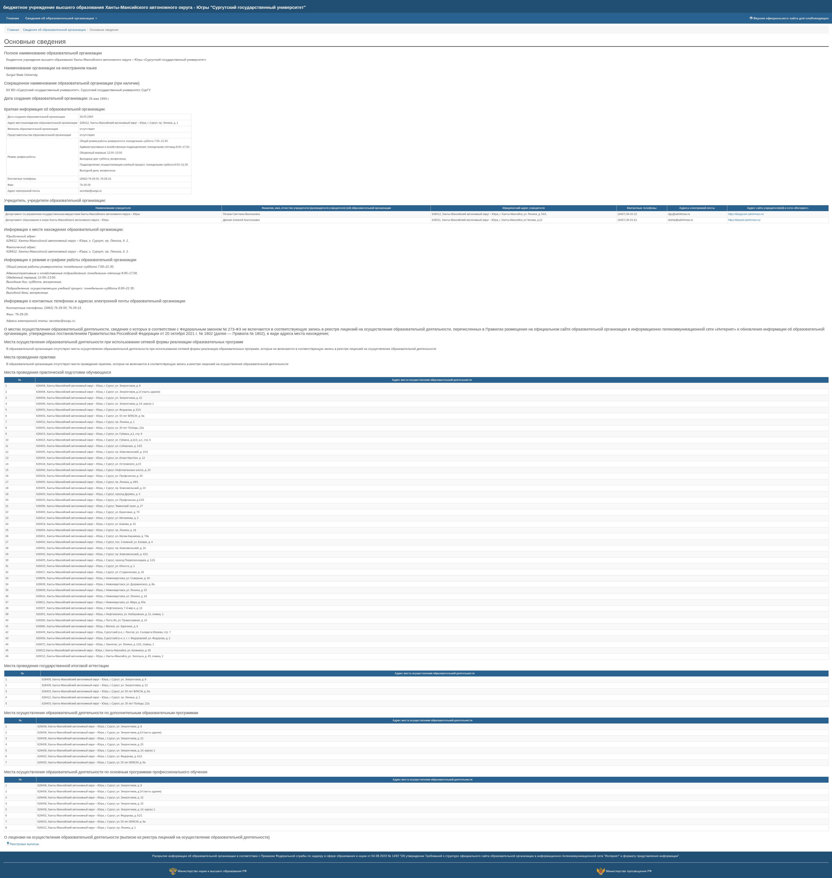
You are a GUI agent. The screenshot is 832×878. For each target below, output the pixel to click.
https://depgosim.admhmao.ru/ (746, 214)
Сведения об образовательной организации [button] (60, 18)
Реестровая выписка (24, 844)
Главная (14, 18)
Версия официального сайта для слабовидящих (791, 18)
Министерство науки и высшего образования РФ (212, 871)
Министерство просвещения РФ (629, 871)
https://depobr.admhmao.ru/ (744, 220)
